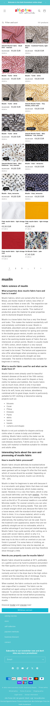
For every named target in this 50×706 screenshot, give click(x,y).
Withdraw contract (25, 610)
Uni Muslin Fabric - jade (33, 251)
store (7, 621)
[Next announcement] (45, 2)
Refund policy (13, 691)
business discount (12, 637)
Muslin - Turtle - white (9, 76)
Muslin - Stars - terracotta (34, 163)
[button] (4, 10)
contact (8, 642)
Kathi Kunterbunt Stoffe (16, 687)
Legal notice (18, 694)
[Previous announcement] (4, 2)
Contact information (31, 694)
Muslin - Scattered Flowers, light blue (36, 46)
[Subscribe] (42, 659)
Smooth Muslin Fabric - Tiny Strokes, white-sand (35, 104)
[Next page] (40, 268)
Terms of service (25, 691)
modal (12, 605)
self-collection (10, 626)
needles (35, 495)
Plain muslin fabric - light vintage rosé (13, 222)
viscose (23, 605)
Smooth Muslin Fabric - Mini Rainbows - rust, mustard (35, 134)
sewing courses (11, 616)
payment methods (12, 632)
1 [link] (9, 268)
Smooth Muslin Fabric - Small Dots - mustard (12, 46)
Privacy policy (43, 687)
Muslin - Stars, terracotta (10, 193)
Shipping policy (38, 691)
